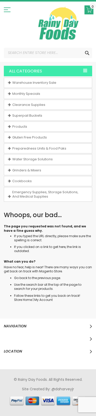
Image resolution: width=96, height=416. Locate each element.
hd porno (88, 393)
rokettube (28, 403)
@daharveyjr (62, 389)
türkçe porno (67, 393)
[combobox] (48, 53)
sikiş (19, 393)
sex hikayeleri (49, 403)
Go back (20, 278)
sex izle (13, 398)
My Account (43, 300)
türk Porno (30, 398)
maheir (48, 393)
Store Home (23, 300)
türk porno (83, 398)
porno (9, 393)
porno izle (32, 393)
